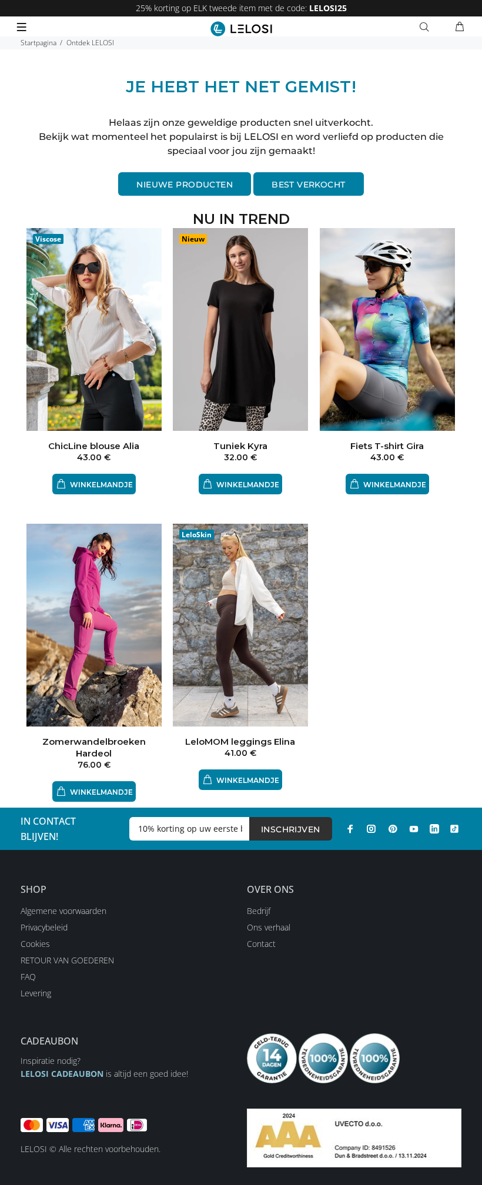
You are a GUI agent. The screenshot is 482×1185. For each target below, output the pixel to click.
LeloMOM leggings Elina (240, 741)
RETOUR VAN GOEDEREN (67, 960)
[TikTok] (454, 828)
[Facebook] (350, 828)
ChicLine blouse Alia (93, 445)
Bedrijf (258, 910)
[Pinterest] (392, 828)
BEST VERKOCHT (308, 184)
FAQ (28, 976)
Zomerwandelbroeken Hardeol (94, 747)
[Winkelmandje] (459, 27)
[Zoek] (427, 27)
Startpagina (38, 43)
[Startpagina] (241, 28)
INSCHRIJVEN (290, 829)
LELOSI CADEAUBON (62, 1073)
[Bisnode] (354, 1137)
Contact (261, 943)
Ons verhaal (268, 927)
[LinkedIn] (434, 828)
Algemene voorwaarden (63, 910)
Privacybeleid (44, 927)
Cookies (35, 943)
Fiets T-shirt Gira (387, 445)
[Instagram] (371, 828)
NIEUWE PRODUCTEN (184, 184)
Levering (36, 993)
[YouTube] (413, 828)
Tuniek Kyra (240, 445)
